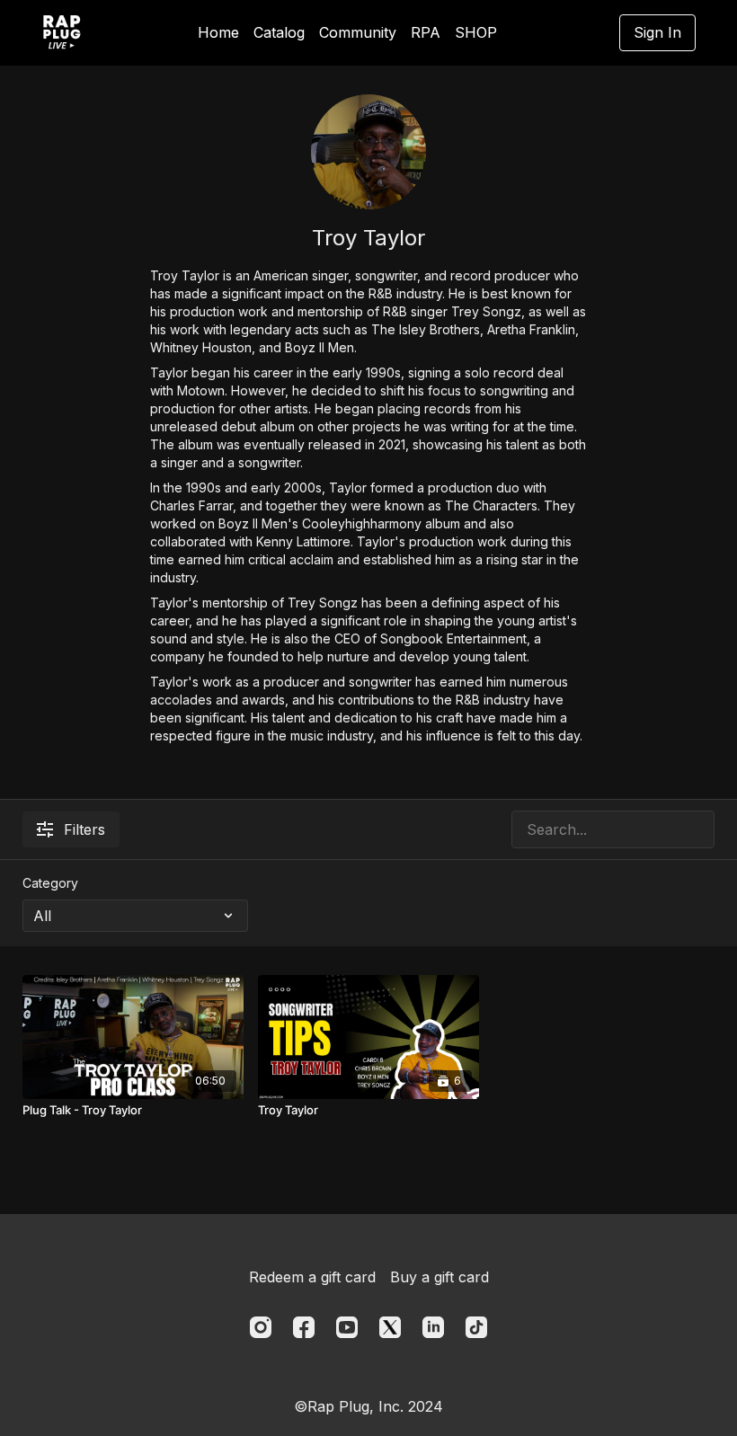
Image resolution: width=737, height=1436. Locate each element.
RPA (425, 32)
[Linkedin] (433, 1327)
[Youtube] (347, 1327)
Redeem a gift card (312, 1277)
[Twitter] (390, 1327)
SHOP (476, 32)
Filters (84, 829)
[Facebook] (304, 1327)
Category (50, 883)
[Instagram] (260, 1327)
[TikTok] (476, 1327)
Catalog (279, 32)
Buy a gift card (439, 1277)
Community (357, 32)
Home (218, 32)
